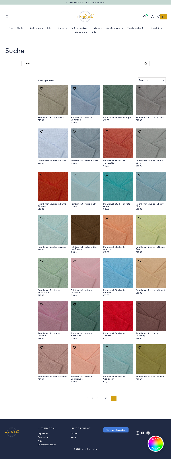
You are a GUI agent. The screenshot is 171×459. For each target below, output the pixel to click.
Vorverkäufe (81, 32)
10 (106, 398)
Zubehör (155, 28)
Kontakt (74, 433)
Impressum (43, 433)
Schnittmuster (113, 28)
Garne (61, 28)
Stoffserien (35, 28)
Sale (94, 32)
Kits (49, 28)
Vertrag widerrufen (115, 430)
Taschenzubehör (136, 28)
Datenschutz (43, 437)
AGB (40, 441)
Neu (11, 28)
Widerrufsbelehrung (47, 445)
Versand (74, 437)
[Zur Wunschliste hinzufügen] (42, 88)
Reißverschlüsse (79, 28)
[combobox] (85, 63)
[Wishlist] (158, 16)
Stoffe (20, 28)
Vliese (97, 28)
